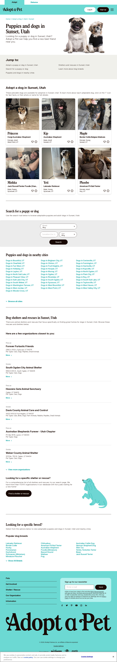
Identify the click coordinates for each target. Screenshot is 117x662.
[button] (32, 141)
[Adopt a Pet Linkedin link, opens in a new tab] (86, 605)
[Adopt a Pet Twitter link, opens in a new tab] (67, 605)
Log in (90, 10)
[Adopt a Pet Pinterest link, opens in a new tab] (72, 605)
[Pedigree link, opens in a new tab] (67, 651)
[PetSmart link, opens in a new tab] (56, 651)
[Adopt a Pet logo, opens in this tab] (58, 626)
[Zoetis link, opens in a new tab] (75, 651)
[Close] (113, 656)
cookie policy (28, 657)
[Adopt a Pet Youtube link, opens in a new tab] (77, 605)
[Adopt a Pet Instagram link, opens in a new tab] (81, 605)
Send (101, 587)
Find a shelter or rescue (19, 493)
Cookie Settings (59, 646)
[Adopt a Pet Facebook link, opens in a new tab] (62, 605)
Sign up (103, 10)
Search (58, 242)
